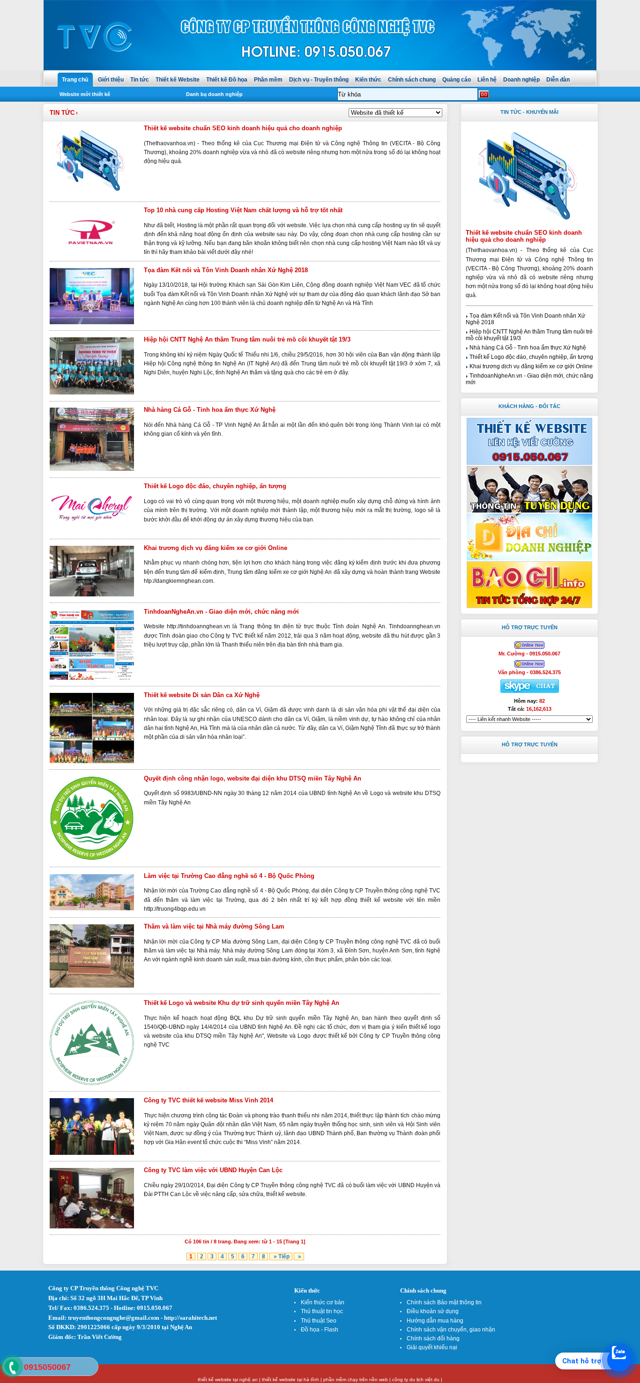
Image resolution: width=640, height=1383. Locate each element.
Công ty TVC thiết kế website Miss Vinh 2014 (208, 1100)
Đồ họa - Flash (319, 1329)
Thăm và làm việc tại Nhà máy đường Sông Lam (214, 926)
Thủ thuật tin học (322, 1311)
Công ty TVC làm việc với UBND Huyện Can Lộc (213, 1170)
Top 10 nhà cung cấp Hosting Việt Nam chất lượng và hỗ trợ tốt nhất (243, 210)
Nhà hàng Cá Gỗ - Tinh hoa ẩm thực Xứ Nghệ (209, 409)
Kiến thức (307, 1290)
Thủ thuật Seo (318, 1320)
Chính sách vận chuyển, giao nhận (451, 1329)
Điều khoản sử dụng (433, 1311)
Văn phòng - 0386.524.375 (529, 672)
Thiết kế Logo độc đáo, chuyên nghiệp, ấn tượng (215, 486)
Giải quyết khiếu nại (432, 1347)
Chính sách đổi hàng (433, 1338)
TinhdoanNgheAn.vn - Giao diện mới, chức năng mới (221, 611)
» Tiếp (281, 1256)
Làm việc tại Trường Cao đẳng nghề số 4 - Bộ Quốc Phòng (229, 875)
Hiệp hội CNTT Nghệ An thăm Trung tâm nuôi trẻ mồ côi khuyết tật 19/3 (247, 339)
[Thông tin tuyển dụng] (529, 511)
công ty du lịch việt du (415, 1379)
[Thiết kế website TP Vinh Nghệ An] (529, 463)
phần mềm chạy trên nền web (355, 1379)
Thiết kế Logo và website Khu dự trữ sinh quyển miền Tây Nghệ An (241, 1002)
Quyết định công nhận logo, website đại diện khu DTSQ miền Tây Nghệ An (252, 778)
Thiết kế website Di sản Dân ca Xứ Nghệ (202, 695)
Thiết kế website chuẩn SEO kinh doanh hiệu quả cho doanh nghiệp (243, 128)
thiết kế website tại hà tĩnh (290, 1379)
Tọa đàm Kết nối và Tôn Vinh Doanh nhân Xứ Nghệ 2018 (226, 270)
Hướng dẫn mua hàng (435, 1320)
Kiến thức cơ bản (322, 1302)
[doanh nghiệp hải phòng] (529, 559)
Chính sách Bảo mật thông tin (444, 1302)
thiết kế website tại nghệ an (228, 1379)
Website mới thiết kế (85, 94)
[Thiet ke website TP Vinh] (529, 606)
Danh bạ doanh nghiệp (214, 94)
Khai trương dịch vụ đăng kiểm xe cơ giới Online (215, 547)
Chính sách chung (423, 1290)
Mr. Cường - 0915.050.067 (529, 653)
